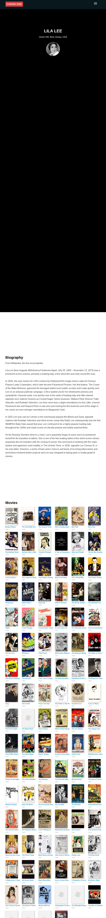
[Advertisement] (53, 332)
